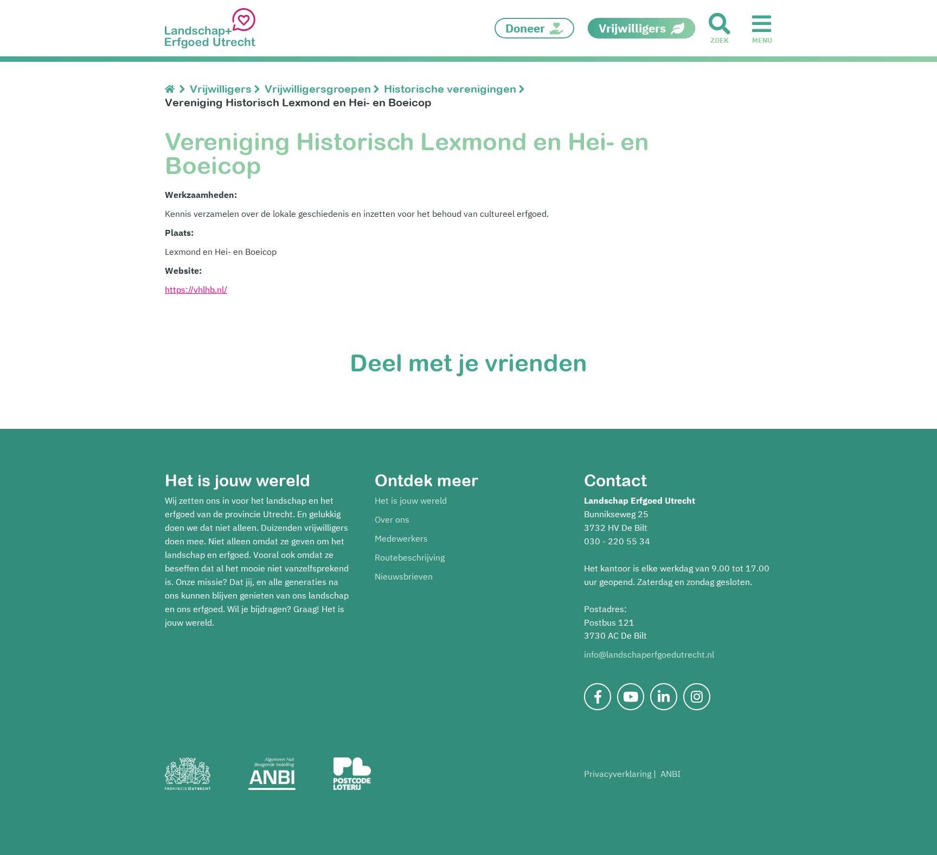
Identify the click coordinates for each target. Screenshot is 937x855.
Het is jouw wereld (411, 500)
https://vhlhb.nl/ (196, 289)
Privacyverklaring (617, 773)
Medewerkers (401, 538)
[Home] (172, 88)
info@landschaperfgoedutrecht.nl (649, 654)
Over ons (392, 519)
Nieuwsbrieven (404, 576)
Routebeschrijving (410, 557)
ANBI (670, 773)
